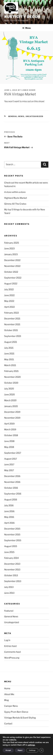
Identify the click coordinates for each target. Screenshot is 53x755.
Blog (6, 700)
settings (31, 745)
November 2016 (12, 482)
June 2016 (9, 511)
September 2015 (12, 540)
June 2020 (9, 394)
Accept (8, 750)
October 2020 (11, 383)
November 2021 (12, 324)
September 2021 (12, 336)
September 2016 (12, 493)
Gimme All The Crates (15, 204)
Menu (28, 28)
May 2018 (9, 447)
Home (7, 688)
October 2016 (11, 488)
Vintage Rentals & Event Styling (20, 717)
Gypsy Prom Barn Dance (16, 712)
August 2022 (10, 283)
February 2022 (11, 312)
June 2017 (9, 464)
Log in (7, 640)
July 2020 (9, 388)
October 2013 (11, 575)
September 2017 (12, 453)
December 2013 (12, 564)
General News (16, 116)
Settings (32, 750)
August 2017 (10, 459)
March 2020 (10, 400)
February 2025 (11, 243)
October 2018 (11, 435)
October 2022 (11, 272)
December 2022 (12, 260)
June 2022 (9, 295)
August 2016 (10, 499)
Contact (8, 723)
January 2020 (11, 406)
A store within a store (15, 192)
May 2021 (9, 359)
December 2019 (12, 412)
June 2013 (9, 593)
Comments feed (12, 652)
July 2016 (9, 505)
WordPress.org (11, 658)
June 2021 (9, 353)
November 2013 (12, 569)
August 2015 (10, 546)
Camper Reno (11, 706)
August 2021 (10, 342)
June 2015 (9, 552)
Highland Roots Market (15, 198)
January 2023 (11, 254)
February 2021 (11, 371)
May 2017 (9, 470)
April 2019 (9, 423)
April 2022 (9, 307)
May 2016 (9, 517)
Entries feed (10, 646)
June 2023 (9, 248)
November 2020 (12, 377)
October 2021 (11, 330)
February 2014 (11, 558)
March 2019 (10, 429)
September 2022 (12, 278)
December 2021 (12, 318)
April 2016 (9, 523)
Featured (8, 611)
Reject (20, 750)
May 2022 (9, 301)
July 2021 (8, 348)
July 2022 (9, 289)
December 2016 (12, 476)
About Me (9, 694)
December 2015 (12, 528)
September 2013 (12, 581)
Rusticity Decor (22, 17)
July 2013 (9, 587)
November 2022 (12, 266)
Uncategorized (34, 116)
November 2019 (12, 418)
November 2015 (12, 534)
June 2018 (9, 441)
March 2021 (10, 365)
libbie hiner (28, 90)
